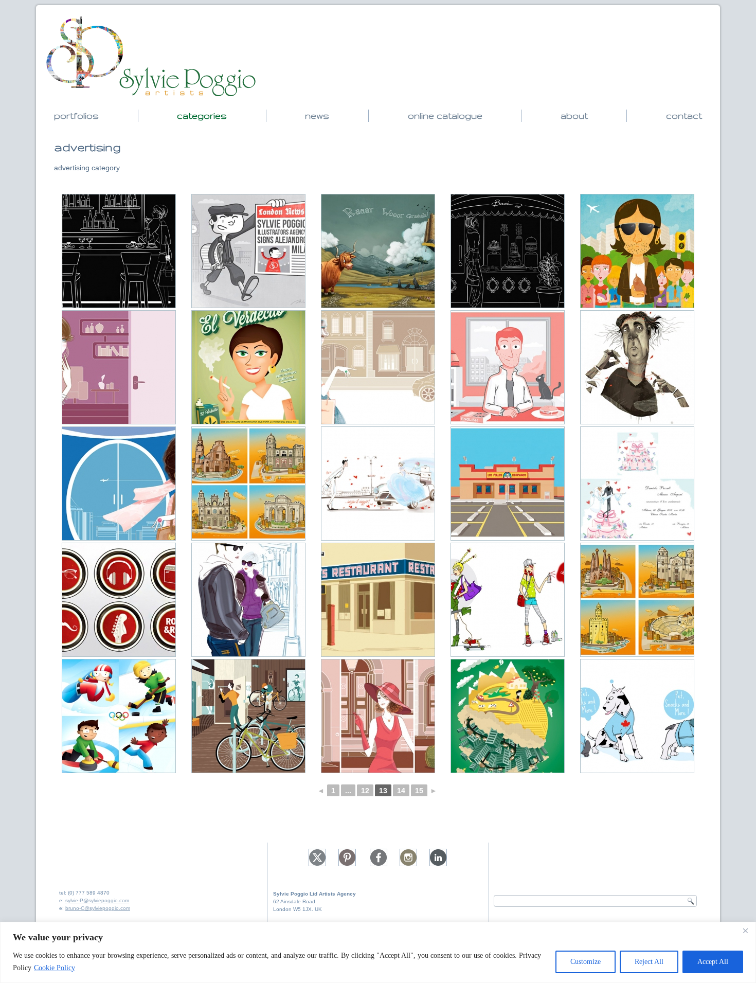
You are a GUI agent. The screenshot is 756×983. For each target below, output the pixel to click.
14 (401, 791)
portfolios (76, 115)
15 (419, 791)
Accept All (712, 962)
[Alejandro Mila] (248, 251)
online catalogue (445, 115)
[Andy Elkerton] (378, 251)
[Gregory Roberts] (248, 716)
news (317, 115)
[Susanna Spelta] (119, 251)
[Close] (745, 930)
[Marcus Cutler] (119, 716)
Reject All (649, 962)
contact (684, 115)
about (574, 115)
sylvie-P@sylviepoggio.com (97, 900)
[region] (378, 952)
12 (365, 791)
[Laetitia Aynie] (507, 600)
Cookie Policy (54, 968)
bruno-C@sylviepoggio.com (97, 908)
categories (202, 115)
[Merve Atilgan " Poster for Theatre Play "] (637, 367)
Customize (585, 962)
